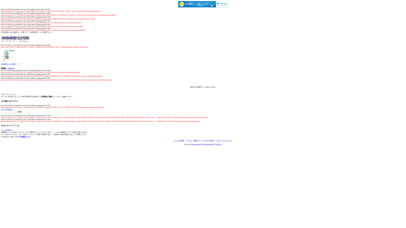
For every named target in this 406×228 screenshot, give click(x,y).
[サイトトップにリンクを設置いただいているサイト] (6, 58)
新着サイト (197, 140)
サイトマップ (227, 140)
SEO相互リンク (25, 137)
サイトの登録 (179, 140)
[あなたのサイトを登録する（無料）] (10, 51)
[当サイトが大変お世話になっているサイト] (6, 56)
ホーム (189, 140)
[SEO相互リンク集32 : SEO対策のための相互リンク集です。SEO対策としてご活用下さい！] (15, 41)
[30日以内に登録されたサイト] (6, 53)
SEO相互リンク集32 (8, 64)
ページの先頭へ (7, 109)
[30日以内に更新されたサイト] (6, 55)
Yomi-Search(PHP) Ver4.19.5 (212, 144)
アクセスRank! (208, 140)
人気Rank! (11, 68)
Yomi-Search (195, 144)
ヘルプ (217, 140)
